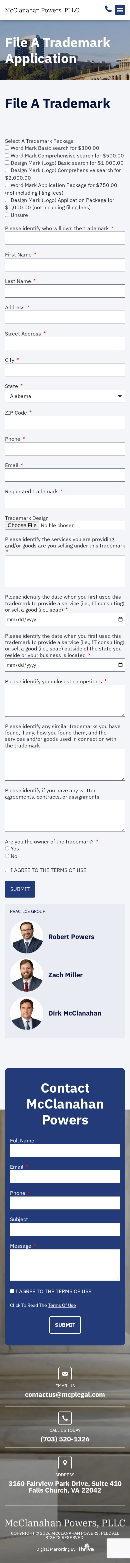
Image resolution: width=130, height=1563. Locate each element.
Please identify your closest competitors (54, 681)
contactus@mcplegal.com (65, 1394)
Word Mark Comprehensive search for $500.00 (67, 155)
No (14, 856)
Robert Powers (71, 936)
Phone (13, 439)
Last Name (18, 281)
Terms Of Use (62, 1305)
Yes (15, 848)
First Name (19, 254)
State (12, 386)
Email (12, 465)
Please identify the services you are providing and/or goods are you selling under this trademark (65, 542)
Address (15, 307)
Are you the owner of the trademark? (50, 841)
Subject (19, 1219)
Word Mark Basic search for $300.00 (55, 148)
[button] (120, 10)
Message (21, 1246)
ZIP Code (16, 413)
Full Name (23, 1140)
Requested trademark (32, 491)
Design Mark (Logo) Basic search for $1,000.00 (67, 162)
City (10, 360)
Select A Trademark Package (39, 141)
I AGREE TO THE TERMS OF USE (48, 870)
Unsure (19, 215)
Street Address (23, 334)
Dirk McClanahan (74, 1013)
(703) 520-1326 (65, 1438)
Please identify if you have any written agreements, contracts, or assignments (52, 793)
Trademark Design (27, 518)
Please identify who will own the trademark (57, 228)
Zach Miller (65, 974)
